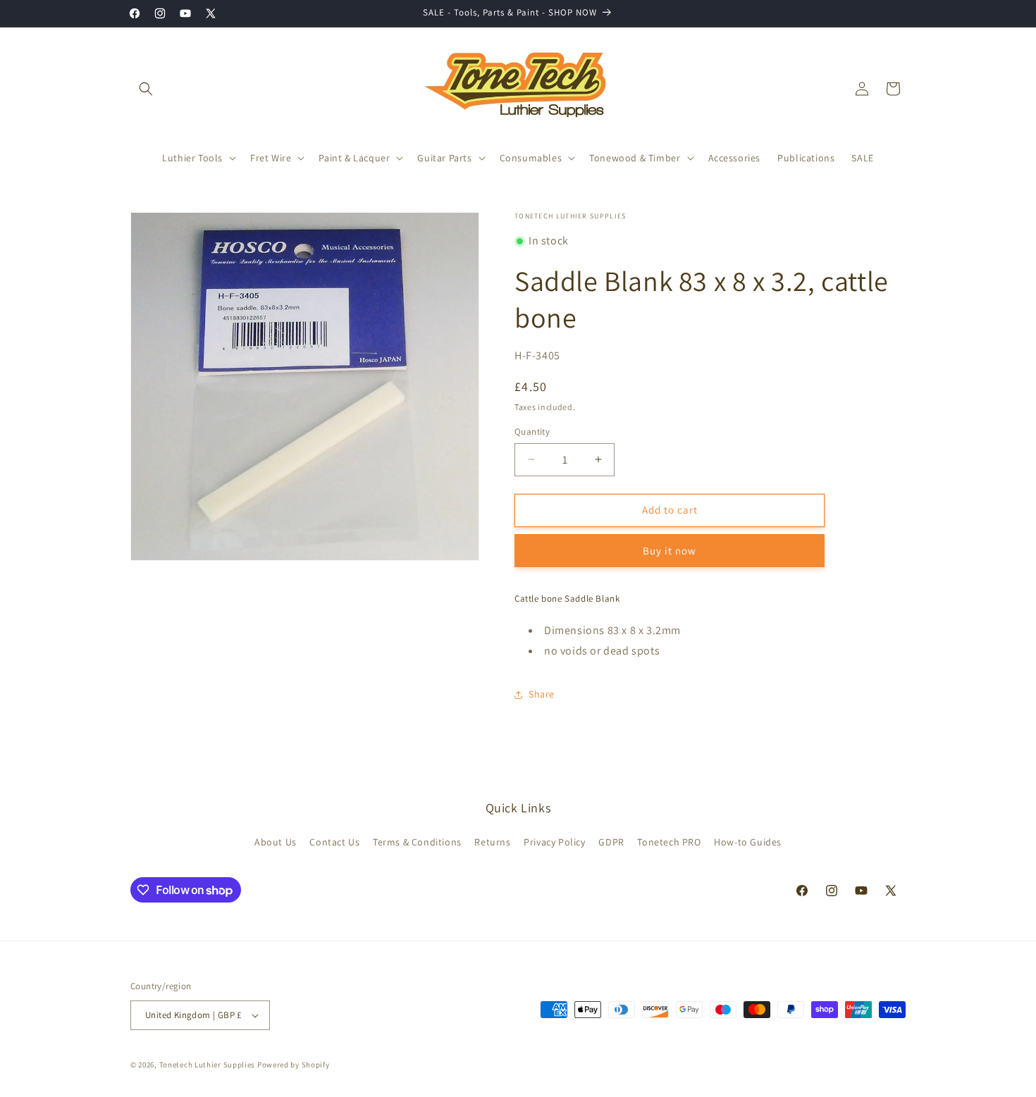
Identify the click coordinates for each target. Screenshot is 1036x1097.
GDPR (611, 842)
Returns (492, 842)
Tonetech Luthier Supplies (207, 1065)
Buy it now (669, 550)
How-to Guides (748, 842)
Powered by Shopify (293, 1065)
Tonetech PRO (669, 842)
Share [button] (542, 694)
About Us (275, 842)
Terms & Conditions (417, 842)
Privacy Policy (554, 842)
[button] (145, 88)
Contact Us (334, 842)
